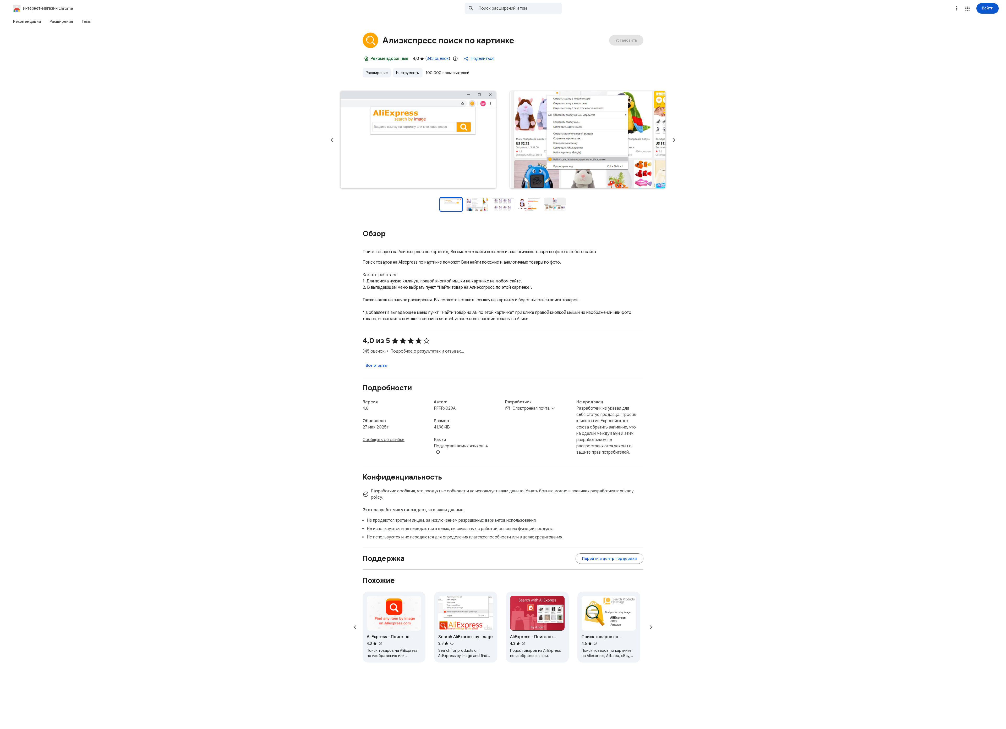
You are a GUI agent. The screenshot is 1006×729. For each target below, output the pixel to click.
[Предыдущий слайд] (332, 140)
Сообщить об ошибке (383, 439)
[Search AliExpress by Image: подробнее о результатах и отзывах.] (451, 643)
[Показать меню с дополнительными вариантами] (956, 8)
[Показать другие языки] (438, 452)
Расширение (377, 72)
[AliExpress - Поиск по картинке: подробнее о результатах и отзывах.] (380, 643)
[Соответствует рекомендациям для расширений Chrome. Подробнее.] (366, 58)
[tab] (27, 21)
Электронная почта (531, 408)
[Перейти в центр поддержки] (609, 558)
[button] (967, 8)
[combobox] (520, 8)
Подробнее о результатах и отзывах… (427, 351)
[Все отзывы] (376, 365)
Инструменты (407, 72)
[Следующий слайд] (674, 140)
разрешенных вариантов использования (497, 520)
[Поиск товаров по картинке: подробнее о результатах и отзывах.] (595, 643)
